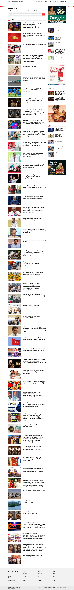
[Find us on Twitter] (10, 571)
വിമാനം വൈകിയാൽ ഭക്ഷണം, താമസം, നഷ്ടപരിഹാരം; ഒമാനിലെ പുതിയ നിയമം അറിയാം (34, 78)
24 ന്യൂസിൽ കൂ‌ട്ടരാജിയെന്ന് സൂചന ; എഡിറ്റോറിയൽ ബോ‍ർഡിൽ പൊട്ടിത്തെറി (32, 263)
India (38, 576)
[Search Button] (65, 1)
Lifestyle (54, 577)
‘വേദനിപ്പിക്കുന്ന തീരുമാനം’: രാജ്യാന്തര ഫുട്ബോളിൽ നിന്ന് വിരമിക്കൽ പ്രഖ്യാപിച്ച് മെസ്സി (33, 176)
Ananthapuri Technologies (16, 588)
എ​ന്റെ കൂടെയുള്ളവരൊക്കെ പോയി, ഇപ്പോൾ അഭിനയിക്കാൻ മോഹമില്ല (60, 129)
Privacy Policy (10, 577)
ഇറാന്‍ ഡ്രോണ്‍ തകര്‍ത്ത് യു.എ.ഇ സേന (34, 490)
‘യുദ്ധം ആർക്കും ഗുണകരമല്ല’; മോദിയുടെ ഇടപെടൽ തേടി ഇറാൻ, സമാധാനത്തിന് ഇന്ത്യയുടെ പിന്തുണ (34, 165)
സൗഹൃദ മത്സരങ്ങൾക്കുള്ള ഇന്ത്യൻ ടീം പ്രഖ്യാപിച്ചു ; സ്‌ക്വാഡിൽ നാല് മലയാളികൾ (33, 89)
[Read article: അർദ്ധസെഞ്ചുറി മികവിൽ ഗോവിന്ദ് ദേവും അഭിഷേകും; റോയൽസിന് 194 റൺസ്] (14, 352)
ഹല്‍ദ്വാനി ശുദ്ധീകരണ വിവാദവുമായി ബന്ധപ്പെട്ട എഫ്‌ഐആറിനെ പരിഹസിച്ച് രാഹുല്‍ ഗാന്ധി (34, 231)
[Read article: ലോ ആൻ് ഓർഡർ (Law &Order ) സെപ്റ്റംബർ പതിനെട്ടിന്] (14, 515)
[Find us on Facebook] (8, 571)
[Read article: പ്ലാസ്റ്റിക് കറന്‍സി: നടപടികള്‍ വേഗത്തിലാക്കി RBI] (14, 428)
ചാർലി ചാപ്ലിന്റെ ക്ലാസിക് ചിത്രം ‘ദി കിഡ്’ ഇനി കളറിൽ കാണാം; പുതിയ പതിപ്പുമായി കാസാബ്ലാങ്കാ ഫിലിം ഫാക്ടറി (34, 361)
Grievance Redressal (11, 580)
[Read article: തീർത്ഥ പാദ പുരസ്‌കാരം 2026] (14, 309)
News (36, 1)
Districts (40, 1)
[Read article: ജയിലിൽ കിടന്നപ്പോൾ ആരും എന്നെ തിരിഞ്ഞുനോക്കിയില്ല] (14, 222)
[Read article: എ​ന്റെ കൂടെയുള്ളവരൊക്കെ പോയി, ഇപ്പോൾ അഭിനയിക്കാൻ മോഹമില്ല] (14, 200)
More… (55, 1)
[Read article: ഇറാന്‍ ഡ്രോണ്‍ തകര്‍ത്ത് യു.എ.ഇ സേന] (14, 494)
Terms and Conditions (55, 587)
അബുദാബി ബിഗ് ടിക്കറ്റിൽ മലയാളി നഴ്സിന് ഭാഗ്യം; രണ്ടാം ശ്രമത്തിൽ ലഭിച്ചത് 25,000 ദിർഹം (34, 35)
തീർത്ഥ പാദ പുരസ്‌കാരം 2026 (31, 305)
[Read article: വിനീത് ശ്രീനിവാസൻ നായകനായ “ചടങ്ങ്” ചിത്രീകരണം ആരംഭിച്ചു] (14, 559)
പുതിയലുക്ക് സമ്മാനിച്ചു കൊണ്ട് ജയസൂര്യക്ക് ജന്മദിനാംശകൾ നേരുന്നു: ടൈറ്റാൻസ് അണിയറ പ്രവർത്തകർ (33, 448)
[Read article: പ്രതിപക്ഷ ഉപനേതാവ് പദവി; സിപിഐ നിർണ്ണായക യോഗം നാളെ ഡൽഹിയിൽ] (14, 341)
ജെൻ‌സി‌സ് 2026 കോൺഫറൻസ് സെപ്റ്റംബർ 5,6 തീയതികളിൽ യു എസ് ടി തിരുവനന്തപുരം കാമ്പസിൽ (34, 404)
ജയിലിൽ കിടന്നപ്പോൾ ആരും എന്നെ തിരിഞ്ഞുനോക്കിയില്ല (59, 135)
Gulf (45, 1)
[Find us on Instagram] (12, 571)
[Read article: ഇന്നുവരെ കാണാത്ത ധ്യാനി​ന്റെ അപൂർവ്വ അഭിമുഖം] (14, 244)
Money (54, 580)
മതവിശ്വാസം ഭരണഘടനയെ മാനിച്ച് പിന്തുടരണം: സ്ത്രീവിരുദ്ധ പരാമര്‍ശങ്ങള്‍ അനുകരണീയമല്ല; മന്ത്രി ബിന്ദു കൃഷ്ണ (34, 469)
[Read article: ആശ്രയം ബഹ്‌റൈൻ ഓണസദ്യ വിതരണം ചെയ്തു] (14, 320)
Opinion (24, 580)
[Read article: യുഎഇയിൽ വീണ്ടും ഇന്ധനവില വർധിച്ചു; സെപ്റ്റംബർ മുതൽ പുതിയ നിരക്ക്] (14, 48)
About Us (40, 587)
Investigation (61, 1)
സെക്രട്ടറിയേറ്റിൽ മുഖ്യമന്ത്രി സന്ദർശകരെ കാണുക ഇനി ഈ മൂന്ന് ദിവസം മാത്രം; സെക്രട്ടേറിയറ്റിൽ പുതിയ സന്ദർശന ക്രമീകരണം (60, 51)
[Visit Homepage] (15, 2)
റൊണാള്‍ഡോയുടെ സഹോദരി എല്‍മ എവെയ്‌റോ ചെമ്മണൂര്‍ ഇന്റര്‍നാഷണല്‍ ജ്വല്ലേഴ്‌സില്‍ (34, 372)
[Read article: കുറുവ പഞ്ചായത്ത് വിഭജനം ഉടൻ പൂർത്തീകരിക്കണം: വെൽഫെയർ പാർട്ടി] (14, 298)
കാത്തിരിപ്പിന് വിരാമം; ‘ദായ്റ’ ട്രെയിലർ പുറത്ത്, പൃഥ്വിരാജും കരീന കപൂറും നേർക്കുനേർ (33, 100)
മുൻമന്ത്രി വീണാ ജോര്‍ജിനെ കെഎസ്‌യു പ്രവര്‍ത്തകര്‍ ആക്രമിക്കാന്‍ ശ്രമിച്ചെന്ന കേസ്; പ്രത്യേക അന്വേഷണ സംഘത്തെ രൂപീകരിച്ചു (60, 44)
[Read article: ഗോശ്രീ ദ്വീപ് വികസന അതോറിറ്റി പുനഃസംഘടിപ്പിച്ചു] (14, 505)
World (39, 577)
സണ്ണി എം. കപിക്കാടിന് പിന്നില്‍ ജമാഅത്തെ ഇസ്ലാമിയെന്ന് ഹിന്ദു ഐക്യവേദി (32, 459)
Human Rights (25, 576)
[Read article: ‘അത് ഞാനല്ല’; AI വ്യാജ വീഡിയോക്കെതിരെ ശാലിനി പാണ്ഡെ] (14, 70)
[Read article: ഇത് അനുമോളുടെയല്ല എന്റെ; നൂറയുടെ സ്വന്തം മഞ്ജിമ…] (51, 154)
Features (24, 577)
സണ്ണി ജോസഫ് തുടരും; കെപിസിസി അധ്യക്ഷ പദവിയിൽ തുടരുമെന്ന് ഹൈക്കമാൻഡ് (33, 154)
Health (54, 576)
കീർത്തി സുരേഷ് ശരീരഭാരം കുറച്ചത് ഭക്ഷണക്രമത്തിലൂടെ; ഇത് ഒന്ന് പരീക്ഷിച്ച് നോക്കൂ (34, 187)
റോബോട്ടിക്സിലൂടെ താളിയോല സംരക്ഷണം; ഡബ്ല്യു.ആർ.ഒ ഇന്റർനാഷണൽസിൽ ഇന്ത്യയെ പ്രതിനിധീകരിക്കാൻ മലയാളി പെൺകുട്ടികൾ (32, 286)
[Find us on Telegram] (17, 571)
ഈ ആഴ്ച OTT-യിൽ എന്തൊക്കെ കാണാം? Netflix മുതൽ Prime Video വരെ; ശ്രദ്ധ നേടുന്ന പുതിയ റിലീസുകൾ (33, 122)
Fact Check (50, 1)
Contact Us (10, 576)
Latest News (40, 573)
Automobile (54, 573)
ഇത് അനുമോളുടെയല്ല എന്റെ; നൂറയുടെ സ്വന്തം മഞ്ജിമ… (59, 153)
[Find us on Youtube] (15, 571)
